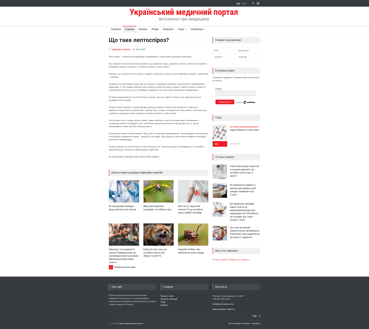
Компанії (168, 29)
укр (238, 3)
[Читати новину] (124, 191)
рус (244, 3)
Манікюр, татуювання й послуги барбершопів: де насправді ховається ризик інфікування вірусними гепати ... (123, 256)
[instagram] (258, 3)
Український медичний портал (131, 324)
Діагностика (244, 51)
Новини (129, 29)
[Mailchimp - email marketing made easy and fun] (246, 104)
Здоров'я (218, 57)
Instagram (245, 259)
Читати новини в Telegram (225, 259)
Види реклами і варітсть (224, 309)
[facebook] (253, 3)
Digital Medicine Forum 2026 (244, 130)
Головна (116, 29)
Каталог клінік (167, 296)
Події (181, 29)
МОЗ (216, 51)
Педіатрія (243, 57)
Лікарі (155, 29)
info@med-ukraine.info (223, 304)
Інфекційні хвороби (121, 49)
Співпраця (197, 29)
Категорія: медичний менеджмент (244, 127)
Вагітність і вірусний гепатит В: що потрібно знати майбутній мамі (190, 209)
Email (218, 89)
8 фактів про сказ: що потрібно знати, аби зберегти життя (155, 252)
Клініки (143, 29)
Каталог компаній (169, 299)
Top (254, 315)
